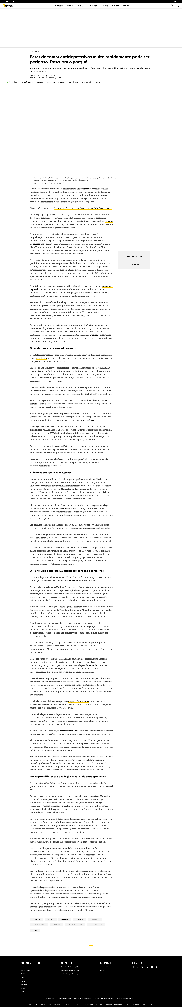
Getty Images (62, 183)
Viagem (23, 981)
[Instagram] (142, 968)
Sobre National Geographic (82, 998)
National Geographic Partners (70, 970)
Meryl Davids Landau (44, 76)
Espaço (23, 988)
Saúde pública (39, 925)
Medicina (95, 919)
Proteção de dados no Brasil (125, 998)
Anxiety (36, 919)
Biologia (56, 925)
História (23, 974)
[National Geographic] (4, 5)
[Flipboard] (147, 968)
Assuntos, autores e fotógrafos (70, 967)
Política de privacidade (64, 998)
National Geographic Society (69, 974)
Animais (23, 967)
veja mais (134, 264)
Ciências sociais (75, 925)
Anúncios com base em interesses (104, 998)
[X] (137, 968)
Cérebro (64, 919)
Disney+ (176, 1)
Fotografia (24, 984)
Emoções (79, 919)
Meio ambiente (25, 970)
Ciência (35, 51)
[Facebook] (133, 968)
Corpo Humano (96, 925)
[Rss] (156, 968)
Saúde (22, 992)
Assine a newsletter (12, 1)
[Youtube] (152, 968)
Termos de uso (50, 998)
